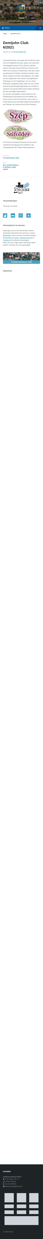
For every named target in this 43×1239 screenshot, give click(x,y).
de (41, 2)
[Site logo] (22, 14)
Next (4, 162)
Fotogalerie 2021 (19, 52)
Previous (6, 155)
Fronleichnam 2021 (11, 158)
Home (5, 33)
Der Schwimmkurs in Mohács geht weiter (11, 167)
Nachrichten (15, 33)
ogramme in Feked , (12, 238)
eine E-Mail (26, 245)
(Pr (4, 238)
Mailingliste (7, 235)
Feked (21, 18)
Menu (7, 28)
